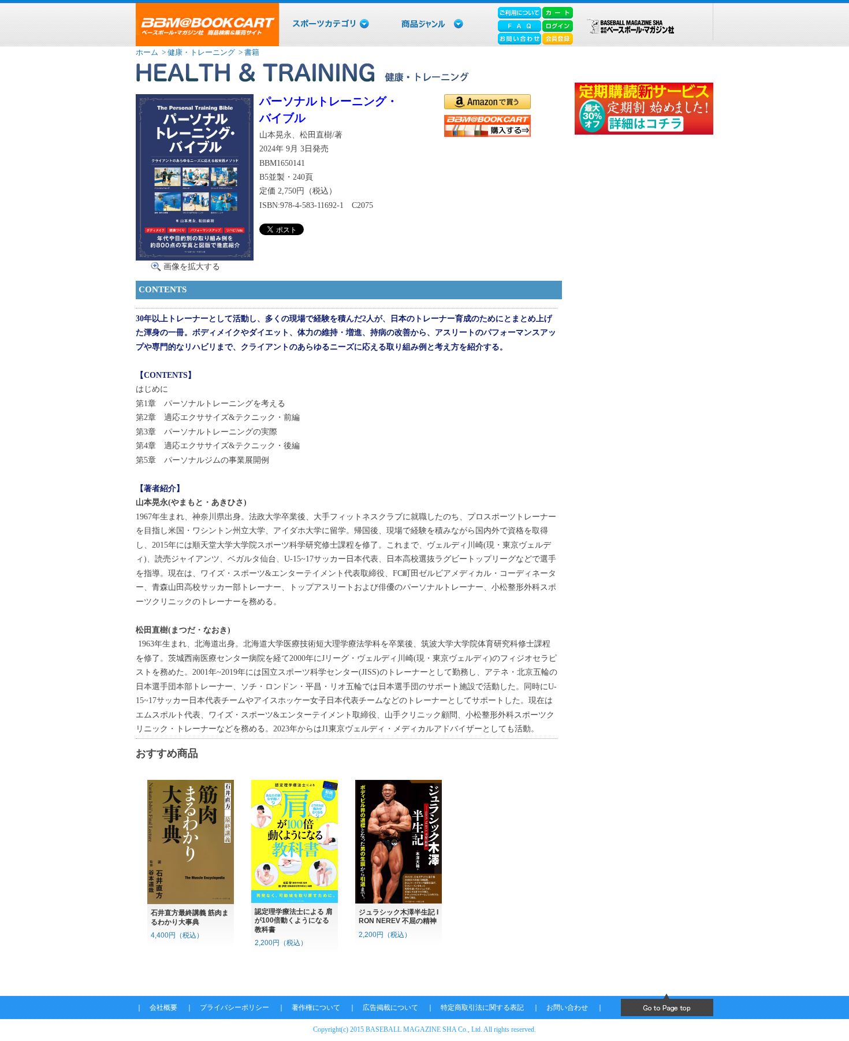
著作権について (316, 1007)
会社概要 (163, 1007)
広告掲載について (390, 1007)
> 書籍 (248, 52)
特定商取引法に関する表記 (482, 1007)
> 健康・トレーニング (197, 52)
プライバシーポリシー (234, 1007)
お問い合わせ (567, 1007)
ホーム (147, 52)
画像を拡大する (191, 266)
